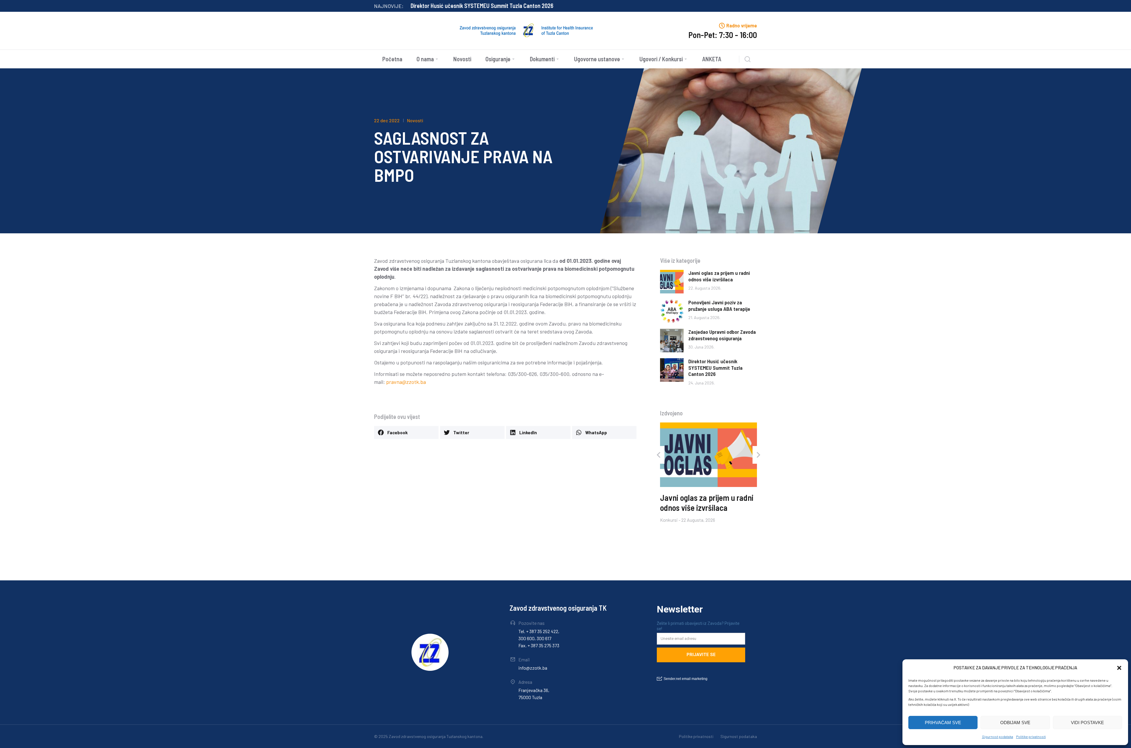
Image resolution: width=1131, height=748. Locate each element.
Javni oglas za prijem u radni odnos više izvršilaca (719, 276)
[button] (1119, 668)
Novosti (415, 120)
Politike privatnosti (1031, 736)
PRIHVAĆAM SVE (943, 722)
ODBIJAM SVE (1015, 722)
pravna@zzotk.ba (406, 382)
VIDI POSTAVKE (1087, 722)
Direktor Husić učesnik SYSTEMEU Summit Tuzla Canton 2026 (482, 5)
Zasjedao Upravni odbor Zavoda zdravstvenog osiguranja (722, 334)
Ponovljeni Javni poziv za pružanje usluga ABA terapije (719, 305)
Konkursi (669, 519)
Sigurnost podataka (997, 736)
